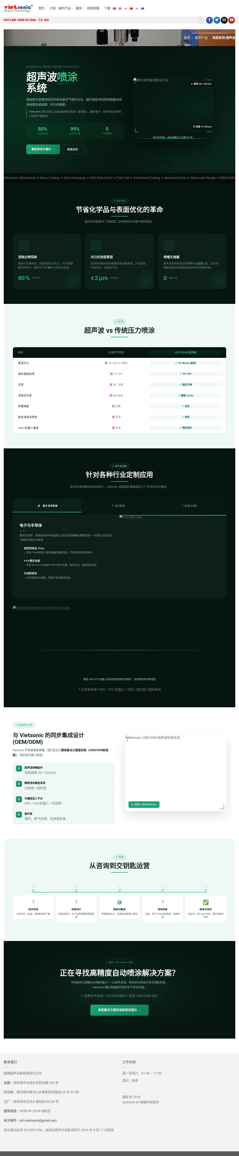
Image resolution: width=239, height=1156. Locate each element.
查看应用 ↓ (73, 149)
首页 (41, 8)
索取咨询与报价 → (43, 149)
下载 (107, 8)
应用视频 (93, 8)
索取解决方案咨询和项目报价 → (119, 1010)
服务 (79, 8)
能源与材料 (189, 506)
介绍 (53, 8)
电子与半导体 (47, 506)
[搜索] (201, 20)
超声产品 (64, 8)
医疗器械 (118, 506)
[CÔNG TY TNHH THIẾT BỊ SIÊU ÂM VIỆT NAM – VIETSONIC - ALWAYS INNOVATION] (18, 8)
